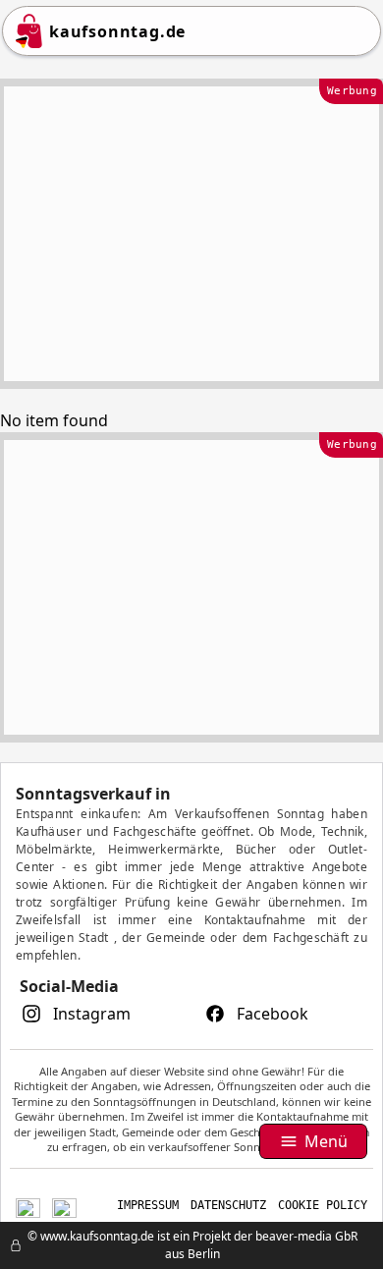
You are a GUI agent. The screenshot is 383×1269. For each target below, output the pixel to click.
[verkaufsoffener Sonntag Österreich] (64, 1205)
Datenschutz (228, 1205)
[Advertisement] (191, 233)
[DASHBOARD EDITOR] (6, 1245)
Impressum (148, 1205)
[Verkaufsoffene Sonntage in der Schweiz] (28, 1205)
